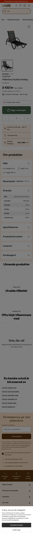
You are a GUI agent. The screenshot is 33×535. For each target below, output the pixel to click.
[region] (16, 520)
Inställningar (16, 530)
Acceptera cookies (16, 525)
